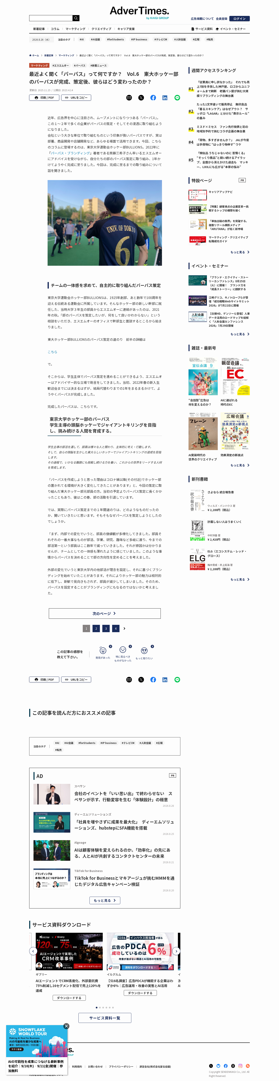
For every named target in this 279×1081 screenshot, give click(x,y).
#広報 (196, 39)
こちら (52, 351)
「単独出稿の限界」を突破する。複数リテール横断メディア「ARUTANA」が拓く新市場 (229, 225)
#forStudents (115, 39)
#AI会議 (95, 39)
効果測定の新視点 (232, 455)
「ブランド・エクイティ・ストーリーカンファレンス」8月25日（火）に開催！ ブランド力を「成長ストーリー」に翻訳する (228, 283)
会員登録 (221, 19)
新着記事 (39, 29)
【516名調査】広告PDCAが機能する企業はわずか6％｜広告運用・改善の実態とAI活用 (140, 983)
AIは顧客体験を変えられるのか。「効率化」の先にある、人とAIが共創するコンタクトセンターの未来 (122, 853)
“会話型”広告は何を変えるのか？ (200, 402)
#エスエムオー (60, 65)
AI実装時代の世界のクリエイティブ (203, 457)
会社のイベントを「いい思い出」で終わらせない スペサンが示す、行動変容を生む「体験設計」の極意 (123, 796)
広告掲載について (202, 19)
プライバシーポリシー (121, 1066)
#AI (82, 39)
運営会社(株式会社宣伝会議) (155, 1066)
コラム (55, 29)
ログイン (239, 19)
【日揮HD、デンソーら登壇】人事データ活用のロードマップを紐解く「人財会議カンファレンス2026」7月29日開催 (229, 320)
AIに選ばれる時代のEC (229, 402)
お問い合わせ (95, 1066)
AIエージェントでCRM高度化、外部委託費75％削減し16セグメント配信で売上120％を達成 (68, 985)
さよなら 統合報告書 (221, 492)
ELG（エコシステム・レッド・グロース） (227, 553)
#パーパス (79, 65)
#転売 (209, 39)
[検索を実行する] (76, 18)
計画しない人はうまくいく (225, 522)
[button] (129, 98)
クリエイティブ (101, 29)
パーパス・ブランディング (70, 152)
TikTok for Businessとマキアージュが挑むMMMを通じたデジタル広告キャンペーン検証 (124, 881)
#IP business (139, 39)
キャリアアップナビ (221, 192)
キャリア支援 (126, 29)
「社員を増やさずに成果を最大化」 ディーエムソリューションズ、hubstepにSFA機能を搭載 (124, 825)
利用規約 (77, 1066)
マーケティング (75, 29)
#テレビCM (160, 39)
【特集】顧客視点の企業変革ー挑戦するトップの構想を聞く (229, 208)
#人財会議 (180, 39)
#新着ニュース (98, 65)
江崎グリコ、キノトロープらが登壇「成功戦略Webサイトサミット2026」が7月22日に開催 (229, 301)
